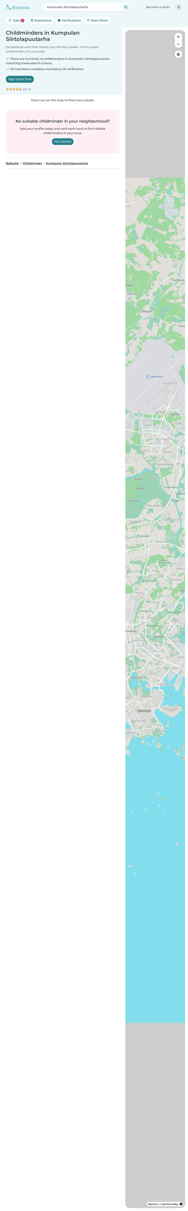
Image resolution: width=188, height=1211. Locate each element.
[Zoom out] (178, 44)
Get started (62, 141)
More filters (99, 20)
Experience (43, 20)
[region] (155, 619)
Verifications (71, 20)
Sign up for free (19, 79)
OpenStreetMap (170, 1204)
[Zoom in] (178, 36)
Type (17, 20)
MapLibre (153, 1204)
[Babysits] (17, 7)
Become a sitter (158, 7)
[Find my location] (178, 54)
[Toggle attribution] (181, 1204)
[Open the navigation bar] (178, 7)
